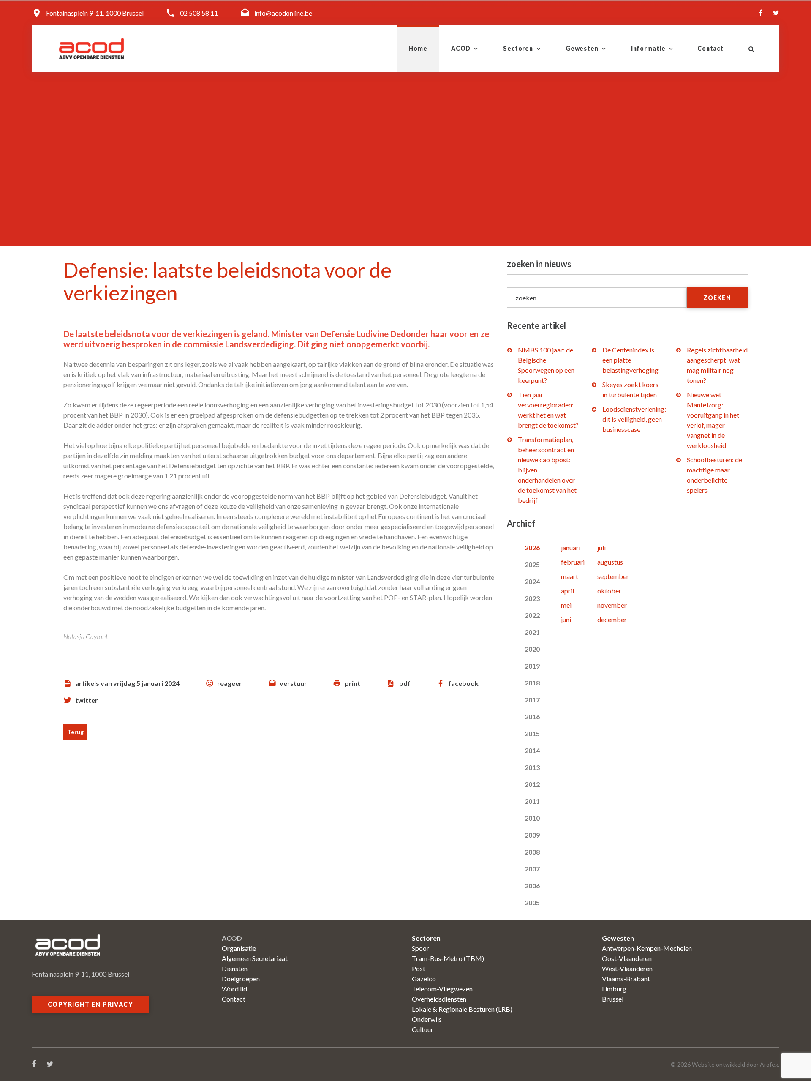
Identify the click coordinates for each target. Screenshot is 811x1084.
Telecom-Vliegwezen (442, 989)
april (567, 591)
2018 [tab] (532, 683)
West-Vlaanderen (627, 968)
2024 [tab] (532, 581)
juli (601, 547)
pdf (405, 683)
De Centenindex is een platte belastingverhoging (630, 360)
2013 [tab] (532, 767)
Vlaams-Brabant (626, 979)
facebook (463, 683)
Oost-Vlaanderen (627, 958)
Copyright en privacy (90, 1004)
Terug (75, 731)
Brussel (612, 999)
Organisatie (239, 948)
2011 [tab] (532, 801)
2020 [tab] (532, 649)
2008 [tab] (532, 852)
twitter (86, 700)
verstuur (293, 683)
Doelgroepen (241, 979)
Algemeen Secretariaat (255, 958)
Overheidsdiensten (439, 999)
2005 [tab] (532, 902)
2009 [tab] (532, 835)
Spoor (420, 948)
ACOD (461, 48)
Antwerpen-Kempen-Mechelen (647, 948)
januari (570, 547)
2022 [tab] (532, 615)
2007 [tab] (532, 869)
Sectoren (518, 48)
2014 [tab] (532, 750)
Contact (710, 48)
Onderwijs (427, 1019)
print (352, 683)
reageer (229, 683)
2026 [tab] (532, 547)
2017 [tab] (532, 700)
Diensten (235, 968)
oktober (609, 591)
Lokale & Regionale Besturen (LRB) (462, 1009)
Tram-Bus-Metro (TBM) (448, 958)
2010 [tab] (532, 818)
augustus (610, 562)
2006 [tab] (532, 886)
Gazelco (424, 979)
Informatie (648, 48)
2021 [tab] (532, 632)
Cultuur (422, 1029)
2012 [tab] (532, 784)
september (613, 576)
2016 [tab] (532, 717)
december (612, 619)
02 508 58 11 (199, 13)
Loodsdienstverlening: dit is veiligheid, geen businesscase (634, 419)
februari (573, 562)
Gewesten (582, 48)
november (612, 605)
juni (566, 619)
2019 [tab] (532, 666)
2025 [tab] (532, 564)
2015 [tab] (532, 733)
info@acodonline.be (283, 13)
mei (566, 605)
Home (417, 48)
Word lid (234, 989)
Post (418, 968)
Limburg (614, 989)
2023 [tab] (532, 598)
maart (569, 576)
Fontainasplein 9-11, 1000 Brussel (95, 13)
